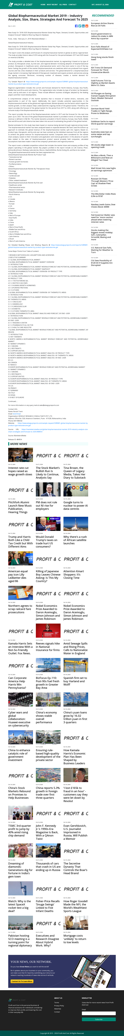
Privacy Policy (59, 1006)
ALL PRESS (63, 5)
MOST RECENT (52, 5)
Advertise (57, 1009)
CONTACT (72, 5)
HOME (43, 5)
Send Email (17, 414)
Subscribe (98, 1019)
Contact (57, 1012)
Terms (56, 1002)
